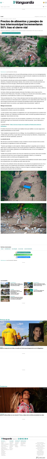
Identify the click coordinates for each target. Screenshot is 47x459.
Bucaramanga (13, 282)
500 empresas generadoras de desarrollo (23, 442)
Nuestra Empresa (4, 448)
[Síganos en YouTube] (24, 438)
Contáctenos (3, 447)
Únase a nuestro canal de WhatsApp (23, 254)
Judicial (1, 347)
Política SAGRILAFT (40, 451)
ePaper (2, 442)
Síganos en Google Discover (24, 252)
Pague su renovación (5, 443)
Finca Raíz (17, 441)
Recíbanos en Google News (24, 257)
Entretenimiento (12, 444)
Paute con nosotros (4, 446)
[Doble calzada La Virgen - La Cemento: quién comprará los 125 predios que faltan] (5, 285)
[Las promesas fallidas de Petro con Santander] (28, 292)
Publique (16, 446)
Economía (35, 289)
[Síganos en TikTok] (25, 438)
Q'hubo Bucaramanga (23, 445)
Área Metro (12, 441)
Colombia (12, 289)
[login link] (46, 2)
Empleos (16, 443)
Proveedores (3, 453)
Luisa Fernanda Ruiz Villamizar (11, 71)
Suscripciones (3, 441)
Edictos (16, 445)
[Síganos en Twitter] (20, 438)
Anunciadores (3, 445)
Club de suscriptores (5, 444)
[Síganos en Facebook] (18, 438)
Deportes (11, 446)
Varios (16, 444)
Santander (12, 296)
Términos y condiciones (3, 455)
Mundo (11, 447)
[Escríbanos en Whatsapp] (27, 438)
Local (45, 16)
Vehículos (17, 442)
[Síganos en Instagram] (22, 438)
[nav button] (1, 2)
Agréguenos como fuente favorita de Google (11, 33)
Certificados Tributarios (3, 452)
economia (41, 16)
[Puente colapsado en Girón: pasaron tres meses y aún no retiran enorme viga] (28, 285)
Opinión (11, 449)
